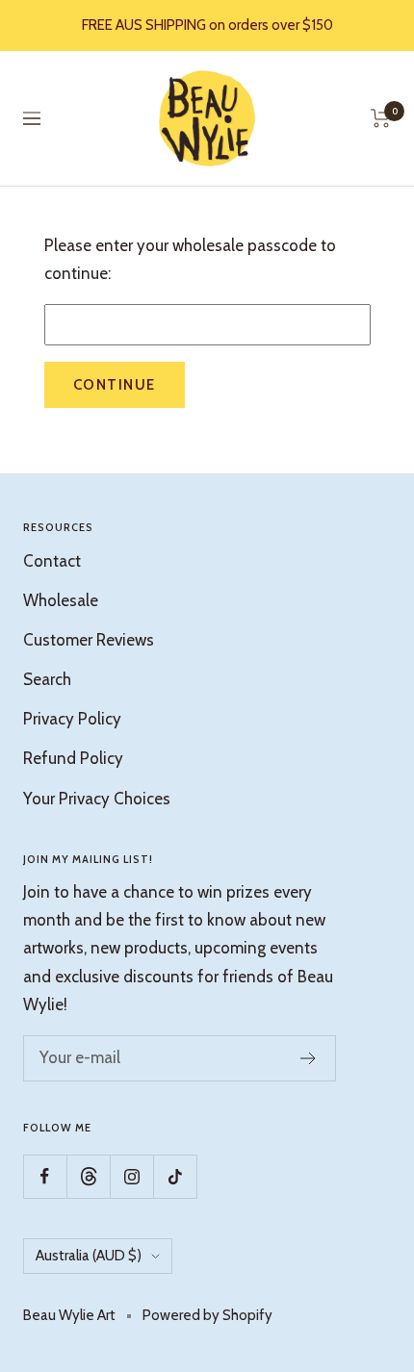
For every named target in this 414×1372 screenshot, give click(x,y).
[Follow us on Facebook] (44, 1176)
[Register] (308, 1058)
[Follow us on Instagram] (131, 1176)
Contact (52, 561)
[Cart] (381, 118)
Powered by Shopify (207, 1315)
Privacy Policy (72, 718)
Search (47, 679)
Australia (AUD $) (89, 1255)
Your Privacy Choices (96, 798)
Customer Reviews (88, 639)
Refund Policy (73, 758)
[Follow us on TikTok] (174, 1176)
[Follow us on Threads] (88, 1176)
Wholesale (60, 600)
